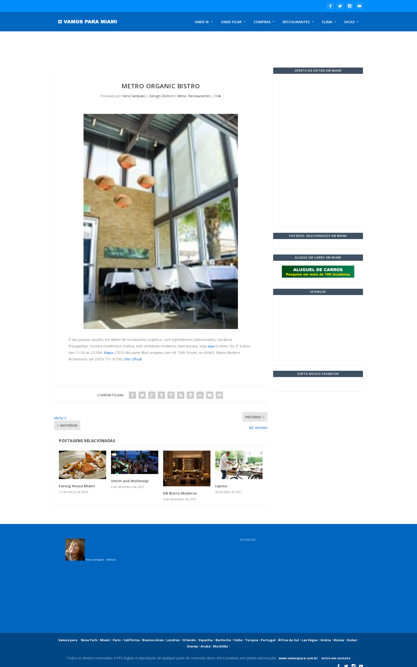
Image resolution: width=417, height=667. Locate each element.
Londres (173, 640)
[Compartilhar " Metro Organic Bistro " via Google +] (152, 395)
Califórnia (132, 640)
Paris (117, 640)
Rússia (339, 640)
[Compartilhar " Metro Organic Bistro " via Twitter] (142, 395)
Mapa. (109, 352)
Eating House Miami (77, 486)
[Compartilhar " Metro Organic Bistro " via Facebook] (132, 395)
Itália (238, 640)
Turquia (251, 640)
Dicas (349, 22)
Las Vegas (310, 640)
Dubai (352, 640)
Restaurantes (296, 22)
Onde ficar (231, 22)
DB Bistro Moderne (180, 493)
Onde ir (202, 22)
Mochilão (220, 646)
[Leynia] (239, 465)
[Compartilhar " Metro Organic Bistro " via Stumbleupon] (200, 395)
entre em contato (335, 658)
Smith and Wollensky (130, 481)
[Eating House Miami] (82, 465)
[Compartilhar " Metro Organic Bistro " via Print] (219, 395)
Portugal (267, 640)
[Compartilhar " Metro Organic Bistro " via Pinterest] (171, 395)
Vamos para (67, 640)
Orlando (189, 640)
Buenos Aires (153, 640)
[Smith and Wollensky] (134, 462)
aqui (211, 346)
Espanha (206, 640)
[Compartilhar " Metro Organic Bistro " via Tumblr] (161, 395)
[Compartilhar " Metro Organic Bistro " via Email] (210, 395)
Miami (105, 640)
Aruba (206, 646)
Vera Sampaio (133, 95)
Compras (262, 22)
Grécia (325, 640)
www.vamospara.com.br (298, 658)
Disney (193, 646)
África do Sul (288, 640)
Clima (327, 22)
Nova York (89, 640)
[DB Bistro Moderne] (186, 468)
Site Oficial (133, 359)
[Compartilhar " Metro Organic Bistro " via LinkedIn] (181, 395)
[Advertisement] (168, 47)
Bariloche (223, 640)
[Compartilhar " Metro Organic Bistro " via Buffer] (190, 395)
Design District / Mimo (167, 95)
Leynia (221, 486)
